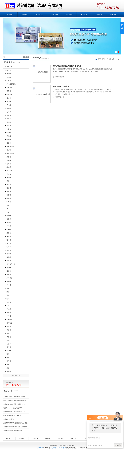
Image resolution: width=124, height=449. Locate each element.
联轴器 (9, 274)
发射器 (9, 312)
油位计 (9, 347)
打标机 (9, 188)
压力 (8, 205)
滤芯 (8, 181)
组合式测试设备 (12, 84)
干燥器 (9, 309)
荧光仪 (9, 229)
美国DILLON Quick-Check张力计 (14, 397)
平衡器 (9, 198)
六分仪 (9, 129)
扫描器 (9, 98)
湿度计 (9, 268)
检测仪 (9, 143)
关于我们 (25, 14)
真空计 (9, 157)
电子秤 (9, 150)
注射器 (9, 236)
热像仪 (9, 132)
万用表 (9, 112)
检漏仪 (9, 281)
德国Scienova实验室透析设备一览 (14, 412)
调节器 (9, 337)
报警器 (9, 219)
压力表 (9, 160)
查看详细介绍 (59, 77)
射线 (8, 306)
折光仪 (9, 247)
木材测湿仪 (10, 146)
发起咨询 (118, 445)
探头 (8, 299)
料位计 (9, 351)
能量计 (9, 216)
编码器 (9, 233)
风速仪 (9, 119)
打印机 (9, 240)
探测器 (9, 257)
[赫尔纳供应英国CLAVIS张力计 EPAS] (41, 74)
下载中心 (86, 438)
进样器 (9, 164)
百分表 (9, 115)
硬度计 (9, 91)
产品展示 (69, 14)
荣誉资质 (54, 14)
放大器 (9, 126)
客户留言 (98, 14)
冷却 (8, 354)
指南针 (9, 316)
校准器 (9, 81)
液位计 (9, 243)
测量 (8, 368)
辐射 (8, 288)
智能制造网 (83, 448)
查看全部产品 (16, 375)
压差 (8, 364)
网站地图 (69, 448)
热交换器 (9, 94)
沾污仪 (9, 101)
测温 (8, 292)
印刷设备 (9, 319)
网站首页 (10, 14)
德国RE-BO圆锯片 (9, 419)
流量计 (9, 250)
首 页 (99, 59)
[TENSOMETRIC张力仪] (41, 94)
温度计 (9, 361)
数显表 (9, 139)
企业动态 (39, 14)
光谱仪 (9, 302)
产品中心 (105, 59)
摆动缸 (9, 177)
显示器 (9, 326)
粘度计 (9, 330)
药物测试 (9, 74)
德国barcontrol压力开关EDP (12, 408)
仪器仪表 (8, 67)
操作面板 (9, 323)
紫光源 (9, 105)
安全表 (9, 77)
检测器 (9, 260)
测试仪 (9, 174)
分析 (8, 357)
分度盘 (9, 122)
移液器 (9, 167)
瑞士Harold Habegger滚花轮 (12, 430)
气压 (8, 209)
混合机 (9, 195)
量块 (8, 333)
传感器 (9, 271)
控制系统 (9, 87)
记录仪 (9, 344)
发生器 (9, 371)
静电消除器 (10, 153)
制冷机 (9, 285)
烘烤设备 (9, 278)
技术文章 (84, 14)
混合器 (9, 108)
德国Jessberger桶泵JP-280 (12, 415)
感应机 (9, 254)
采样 (8, 340)
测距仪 (9, 222)
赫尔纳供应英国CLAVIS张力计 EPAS (67, 66)
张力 (8, 212)
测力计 (9, 184)
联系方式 (113, 14)
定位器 (9, 226)
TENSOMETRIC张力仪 (61, 86)
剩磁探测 (9, 171)
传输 (8, 295)
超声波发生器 (11, 264)
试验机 (9, 191)
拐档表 (9, 136)
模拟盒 (9, 70)
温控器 (9, 202)
